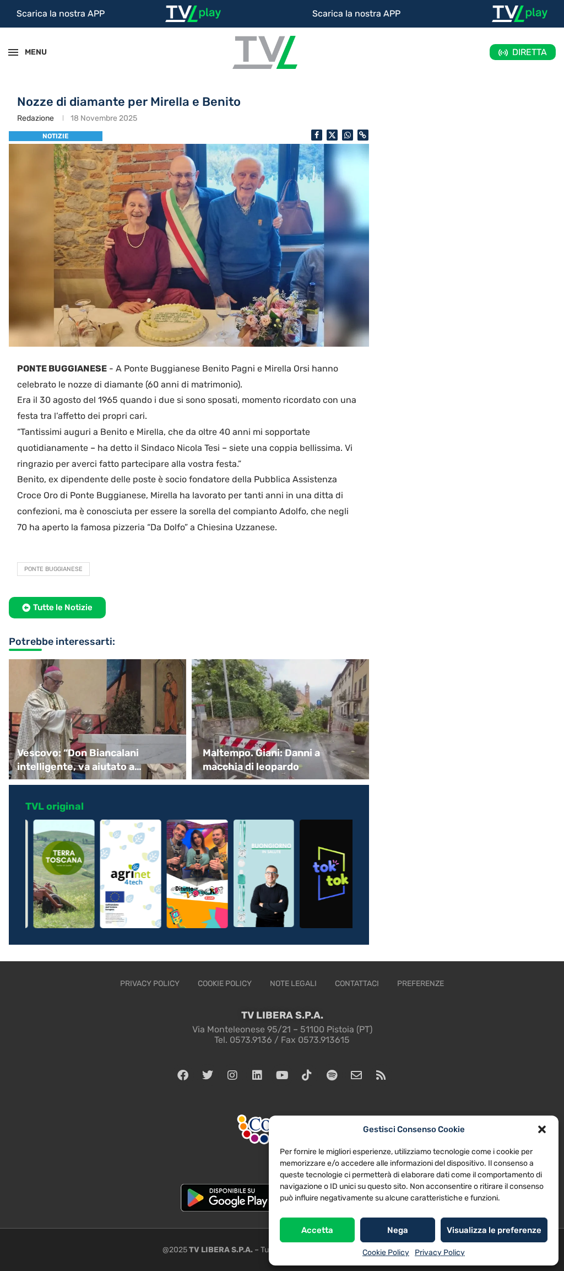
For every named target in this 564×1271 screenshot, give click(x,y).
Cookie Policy (385, 1252)
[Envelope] (356, 1075)
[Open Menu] (13, 52)
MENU (30, 52)
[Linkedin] (257, 1075)
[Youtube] (282, 1075)
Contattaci (357, 983)
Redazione (35, 118)
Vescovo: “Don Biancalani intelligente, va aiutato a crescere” (78, 760)
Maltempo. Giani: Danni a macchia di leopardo (261, 760)
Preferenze (420, 983)
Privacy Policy (440, 1252)
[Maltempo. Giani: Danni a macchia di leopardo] (282, 719)
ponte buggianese (53, 569)
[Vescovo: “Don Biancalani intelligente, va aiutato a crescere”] (96, 719)
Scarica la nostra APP (61, 13)
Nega (397, 1230)
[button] (541, 1129)
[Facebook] (183, 1075)
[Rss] (381, 1075)
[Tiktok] (307, 1075)
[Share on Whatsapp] (347, 135)
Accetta (317, 1230)
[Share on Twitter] (332, 135)
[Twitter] (208, 1075)
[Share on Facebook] (316, 135)
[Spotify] (332, 1075)
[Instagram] (232, 1075)
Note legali (293, 983)
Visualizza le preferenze (494, 1230)
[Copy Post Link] (362, 135)
